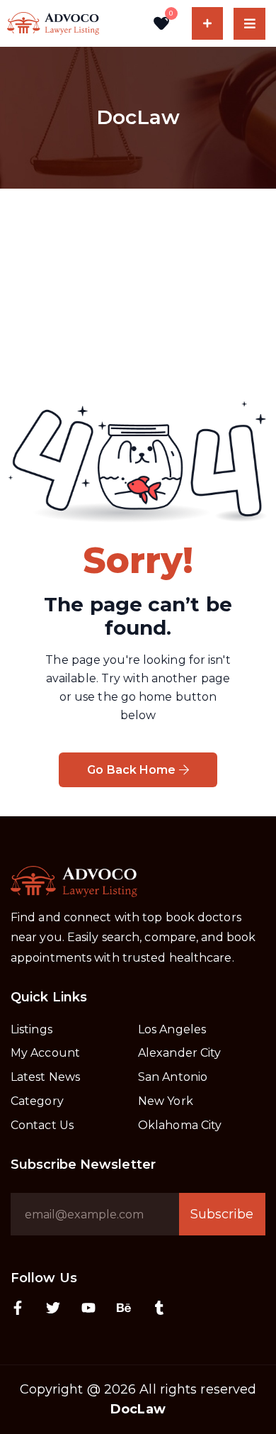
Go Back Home (132, 770)
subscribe (221, 1214)
